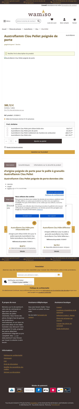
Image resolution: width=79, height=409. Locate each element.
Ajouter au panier (40, 141)
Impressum (8, 358)
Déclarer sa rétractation (12, 372)
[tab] (10, 165)
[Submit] (58, 274)
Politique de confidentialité (13, 355)
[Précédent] (5, 229)
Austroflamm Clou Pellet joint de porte (24, 131)
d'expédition (34, 403)
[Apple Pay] (46, 390)
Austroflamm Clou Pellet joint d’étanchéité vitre (27, 128)
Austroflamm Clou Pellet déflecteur (56, 228)
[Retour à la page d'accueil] (39, 13)
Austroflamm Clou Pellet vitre (21, 135)
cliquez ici (40, 209)
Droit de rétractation (11, 364)
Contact (59, 307)
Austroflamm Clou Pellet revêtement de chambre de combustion (33, 133)
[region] (39, 76)
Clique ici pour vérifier (20, 282)
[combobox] (26, 21)
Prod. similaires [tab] (11, 199)
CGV (5, 361)
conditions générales (44, 292)
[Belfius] (53, 390)
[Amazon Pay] (19, 390)
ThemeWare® (55, 405)
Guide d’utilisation (62, 329)
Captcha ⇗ (28, 284)
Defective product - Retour (65, 315)
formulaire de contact (69, 5)
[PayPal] (39, 390)
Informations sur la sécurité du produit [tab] (47, 165)
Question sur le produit (39, 152)
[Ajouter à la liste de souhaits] (34, 223)
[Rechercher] (38, 21)
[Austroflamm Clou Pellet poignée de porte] (39, 79)
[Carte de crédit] (67, 390)
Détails (22, 251)
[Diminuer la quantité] (6, 141)
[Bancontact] (60, 390)
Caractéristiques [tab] (24, 165)
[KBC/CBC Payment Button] (12, 390)
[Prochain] (73, 229)
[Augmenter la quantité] (16, 141)
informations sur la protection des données (56, 290)
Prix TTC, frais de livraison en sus (14, 110)
